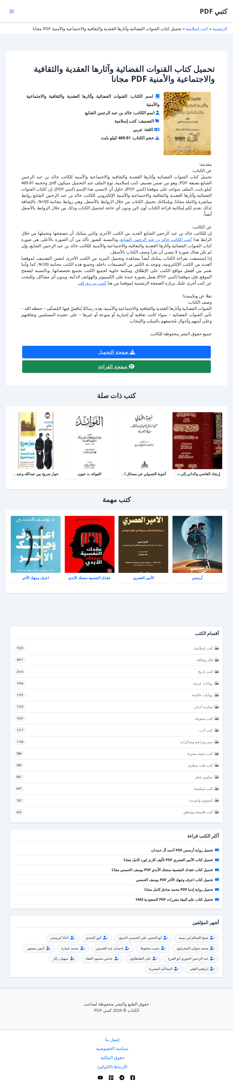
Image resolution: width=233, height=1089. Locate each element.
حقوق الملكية (112, 1057)
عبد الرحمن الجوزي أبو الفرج (188, 958)
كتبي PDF (213, 11)
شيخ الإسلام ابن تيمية (194, 937)
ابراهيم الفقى (199, 968)
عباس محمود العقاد (99, 958)
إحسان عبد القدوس (109, 948)
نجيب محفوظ (150, 948)
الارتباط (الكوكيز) (112, 1066)
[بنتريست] (111, 1077)
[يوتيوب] (100, 1077)
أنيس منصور (36, 948)
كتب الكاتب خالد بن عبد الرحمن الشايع (156, 239)
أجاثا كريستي (59, 937)
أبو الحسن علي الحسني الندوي (140, 937)
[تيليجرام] (121, 1077)
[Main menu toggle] (12, 11)
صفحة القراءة (113, 366)
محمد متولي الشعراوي (192, 948)
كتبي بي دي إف (92, 283)
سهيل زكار (61, 958)
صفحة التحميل (114, 351)
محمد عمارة (70, 948)
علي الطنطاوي (141, 958)
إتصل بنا (112, 1039)
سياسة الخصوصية (112, 1048)
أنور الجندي (94, 937)
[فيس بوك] (132, 1077)
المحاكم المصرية (161, 968)
